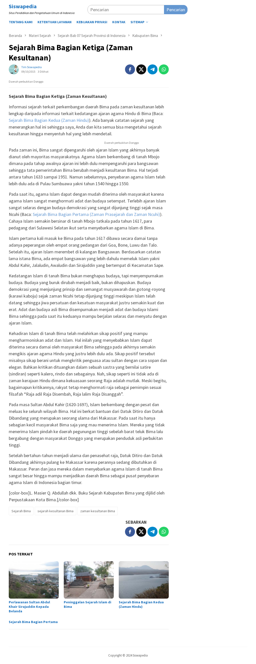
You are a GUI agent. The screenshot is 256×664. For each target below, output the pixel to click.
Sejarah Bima (21, 511)
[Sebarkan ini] (130, 69)
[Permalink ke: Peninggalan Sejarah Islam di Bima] (89, 580)
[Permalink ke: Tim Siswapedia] (14, 69)
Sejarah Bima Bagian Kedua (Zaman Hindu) (49, 120)
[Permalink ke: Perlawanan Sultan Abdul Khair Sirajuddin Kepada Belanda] (34, 580)
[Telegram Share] (153, 69)
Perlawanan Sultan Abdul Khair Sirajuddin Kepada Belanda (29, 606)
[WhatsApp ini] (164, 69)
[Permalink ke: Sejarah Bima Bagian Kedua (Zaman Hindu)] (144, 580)
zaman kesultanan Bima (97, 511)
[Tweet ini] (141, 69)
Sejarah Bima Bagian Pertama (33, 622)
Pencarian (175, 9)
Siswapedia (23, 6)
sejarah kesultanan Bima (56, 511)
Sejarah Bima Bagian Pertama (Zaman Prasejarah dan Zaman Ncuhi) (96, 214)
